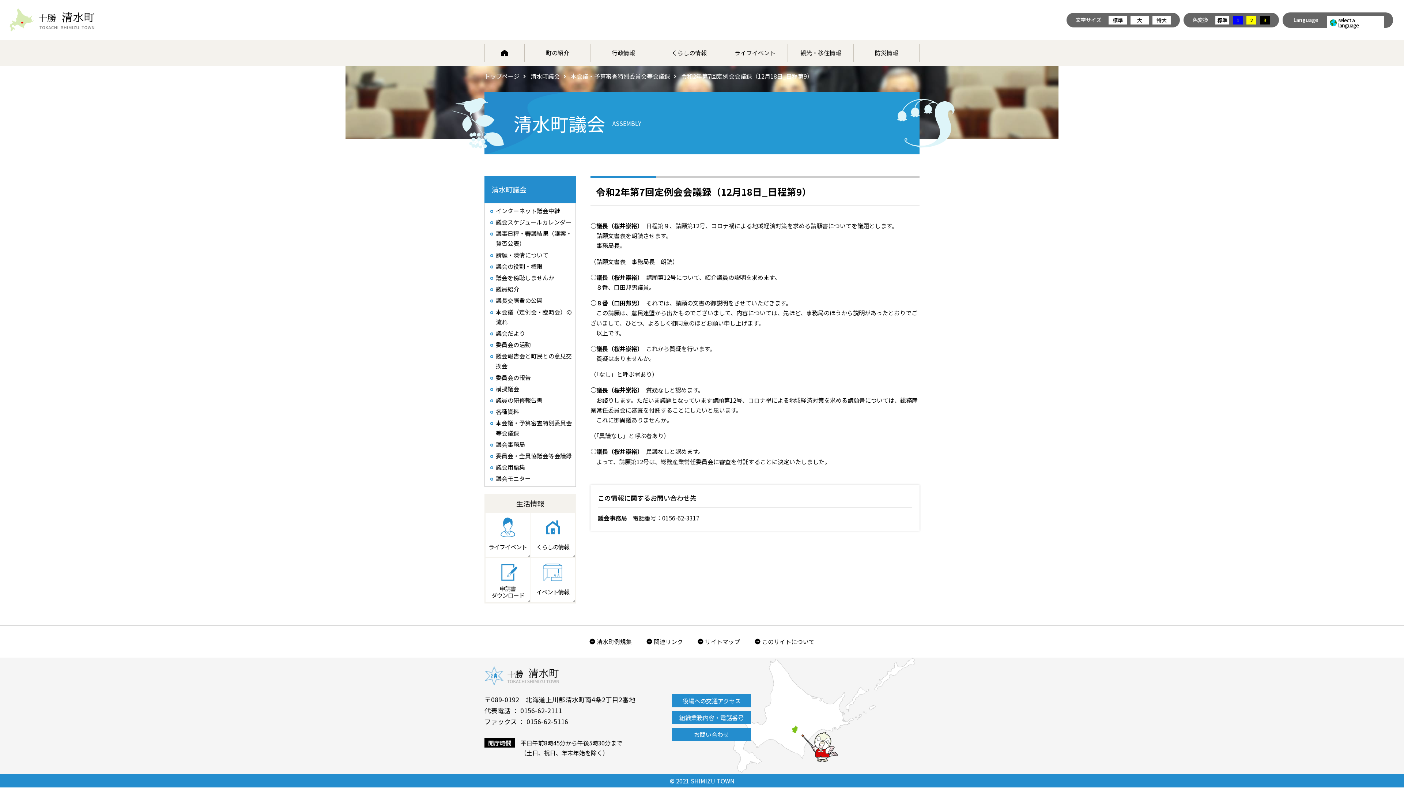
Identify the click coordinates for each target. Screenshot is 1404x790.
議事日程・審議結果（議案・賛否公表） (534, 238)
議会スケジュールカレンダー (533, 222)
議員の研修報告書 (519, 400)
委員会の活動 (513, 344)
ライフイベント (755, 52)
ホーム (504, 53)
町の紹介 (557, 52)
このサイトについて (788, 641)
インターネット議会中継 (528, 210)
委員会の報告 (513, 377)
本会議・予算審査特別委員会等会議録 (620, 76)
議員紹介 (507, 289)
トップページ (502, 76)
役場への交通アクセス (712, 700)
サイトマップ (722, 641)
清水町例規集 (614, 641)
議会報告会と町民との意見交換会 (534, 360)
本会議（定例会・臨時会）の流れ (534, 317)
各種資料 (507, 411)
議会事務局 (510, 444)
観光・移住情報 (820, 52)
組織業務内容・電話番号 (711, 717)
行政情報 (623, 52)
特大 (1161, 20)
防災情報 (886, 52)
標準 (1118, 20)
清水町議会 (545, 76)
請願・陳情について (522, 255)
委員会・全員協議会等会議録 (534, 455)
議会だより (510, 333)
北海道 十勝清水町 (52, 20)
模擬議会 (507, 388)
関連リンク (668, 641)
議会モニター (513, 478)
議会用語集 (510, 467)
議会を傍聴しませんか (525, 277)
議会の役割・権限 (519, 266)
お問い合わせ (711, 734)
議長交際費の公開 (519, 300)
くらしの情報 (689, 52)
